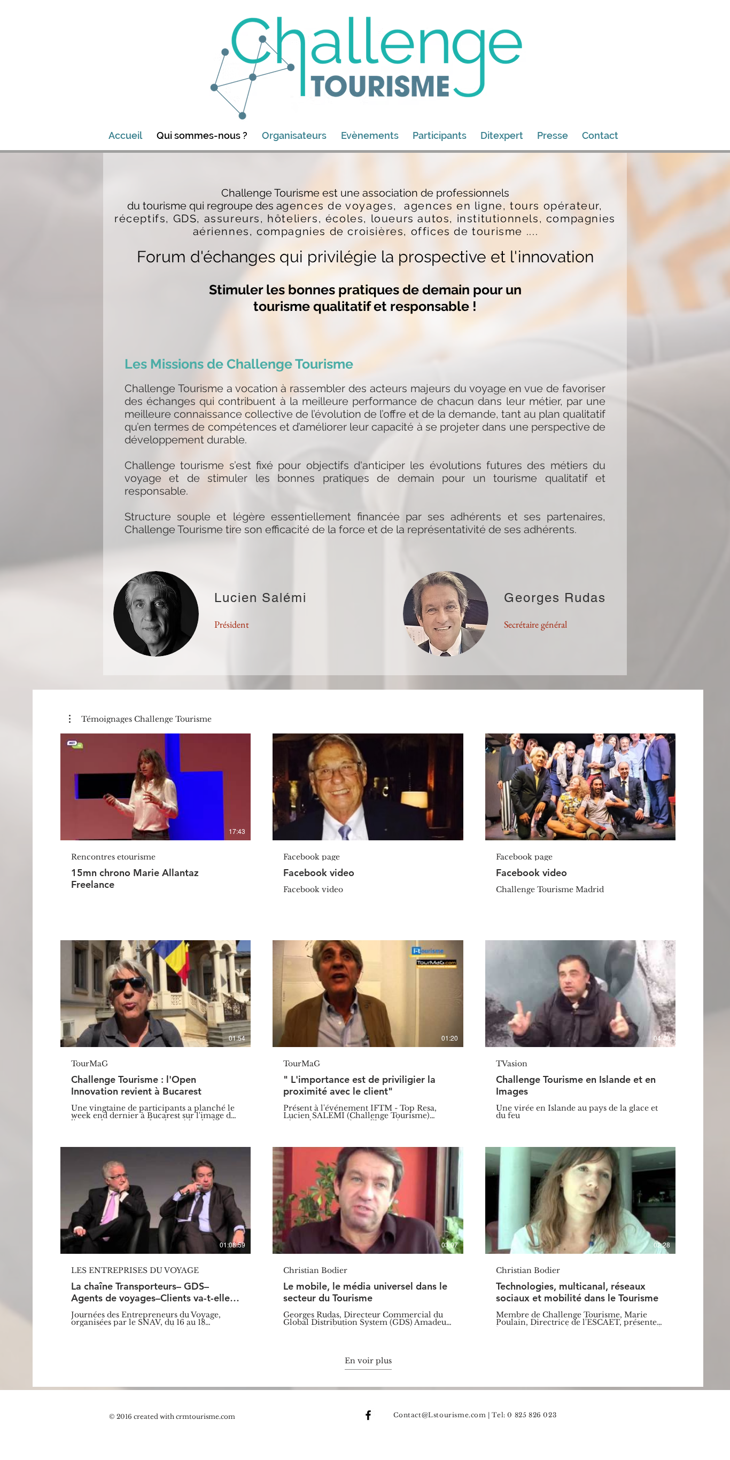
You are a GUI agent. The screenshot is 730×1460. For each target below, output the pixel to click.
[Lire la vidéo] (155, 787)
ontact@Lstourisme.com (442, 1415)
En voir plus (368, 1360)
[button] (140, 719)
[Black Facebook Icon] (368, 1415)
